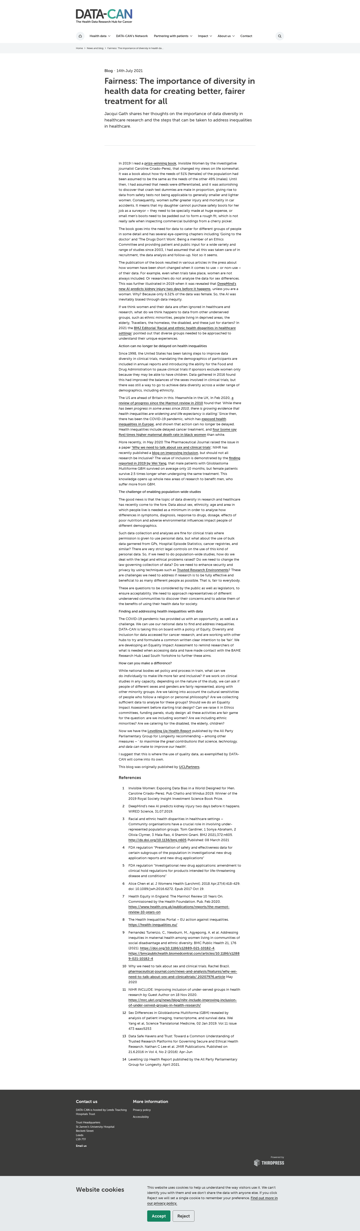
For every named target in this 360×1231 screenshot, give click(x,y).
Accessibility (141, 1116)
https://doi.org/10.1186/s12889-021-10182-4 (177, 948)
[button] (100, 36)
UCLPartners (189, 766)
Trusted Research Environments (203, 570)
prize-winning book (160, 163)
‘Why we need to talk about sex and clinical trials (171, 447)
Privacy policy (142, 1109)
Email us (81, 1145)
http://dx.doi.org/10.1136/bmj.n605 (157, 840)
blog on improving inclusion (175, 452)
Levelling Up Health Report (169, 731)
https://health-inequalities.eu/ (152, 924)
